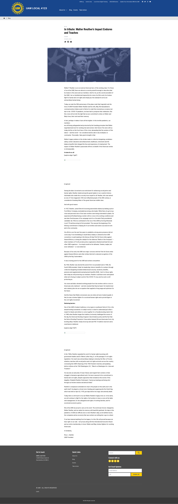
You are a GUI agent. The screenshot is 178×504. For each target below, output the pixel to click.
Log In (37, 491)
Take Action (83, 10)
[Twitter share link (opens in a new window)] (65, 42)
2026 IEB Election (114, 1)
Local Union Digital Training (100, 1)
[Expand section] (66, 10)
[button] (139, 453)
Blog (70, 10)
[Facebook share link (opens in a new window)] (68, 42)
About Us (62, 10)
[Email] (71, 42)
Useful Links (89, 1)
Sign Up (136, 474)
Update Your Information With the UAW (129, 1)
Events (75, 10)
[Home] (4, 18)
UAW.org (81, 1)
